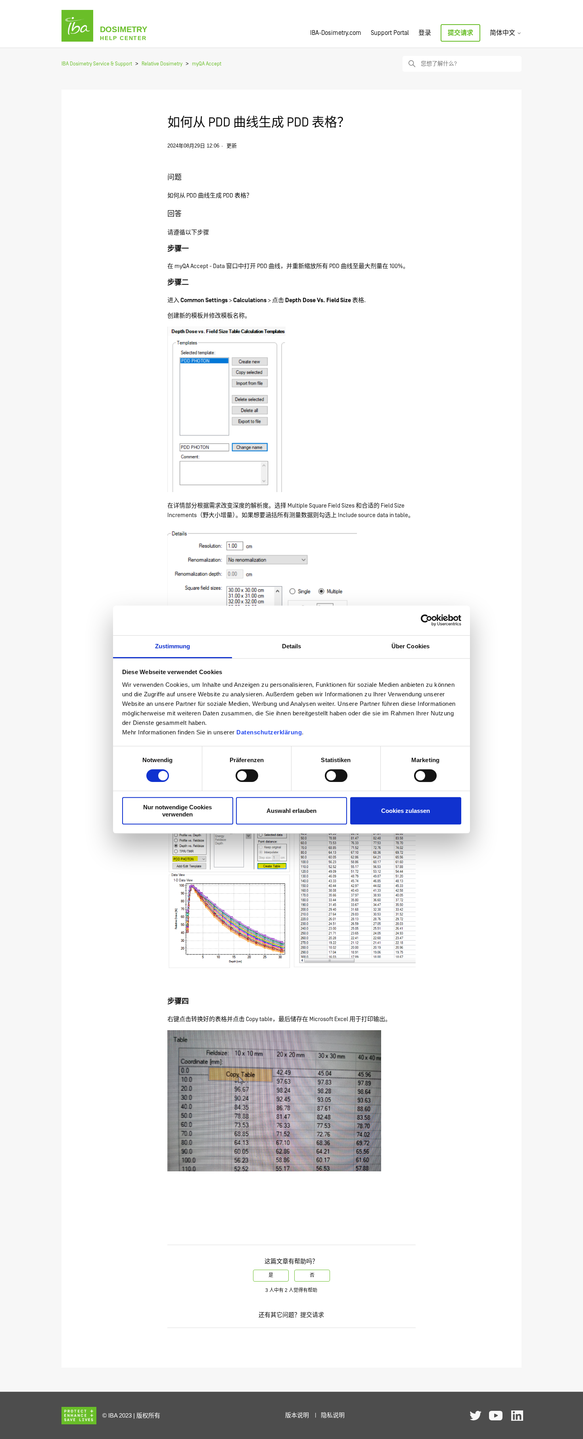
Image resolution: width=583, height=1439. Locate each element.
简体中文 (503, 32)
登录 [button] (424, 32)
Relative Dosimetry (162, 64)
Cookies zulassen (405, 810)
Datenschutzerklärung (269, 732)
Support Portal (390, 32)
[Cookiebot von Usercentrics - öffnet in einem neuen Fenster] (426, 620)
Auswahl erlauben (291, 810)
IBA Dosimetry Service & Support (96, 64)
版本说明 (297, 1415)
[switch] (247, 775)
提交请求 (460, 32)
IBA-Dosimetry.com (335, 32)
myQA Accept (206, 64)
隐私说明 (333, 1415)
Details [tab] (291, 646)
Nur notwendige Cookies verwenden (177, 810)
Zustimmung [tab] (172, 646)
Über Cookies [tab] (410, 646)
